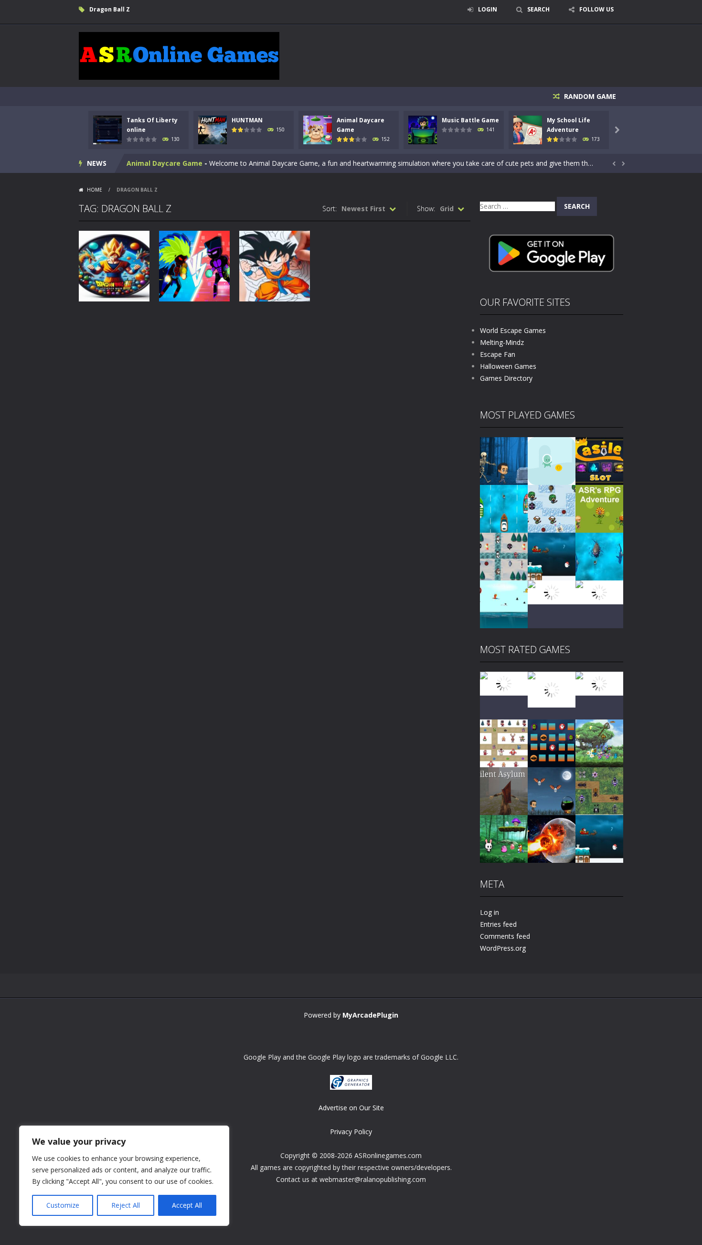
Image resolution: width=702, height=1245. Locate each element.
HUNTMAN (247, 120)
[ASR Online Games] (179, 55)
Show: (426, 208)
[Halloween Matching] (551, 742)
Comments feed (505, 936)
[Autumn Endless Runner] (551, 591)
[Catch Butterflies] (599, 742)
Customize (62, 1205)
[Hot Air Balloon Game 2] (551, 688)
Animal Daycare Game (164, 163)
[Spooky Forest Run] (504, 460)
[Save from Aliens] (599, 682)
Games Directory (506, 378)
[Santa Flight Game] (551, 555)
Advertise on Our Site (351, 1107)
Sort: (329, 208)
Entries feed (498, 924)
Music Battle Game (470, 120)
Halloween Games (508, 366)
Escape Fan (497, 354)
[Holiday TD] (504, 742)
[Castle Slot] (599, 460)
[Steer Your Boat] (504, 508)
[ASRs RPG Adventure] (599, 508)
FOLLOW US (596, 9)
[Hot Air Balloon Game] (504, 603)
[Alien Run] (551, 460)
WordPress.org (503, 948)
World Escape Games (513, 330)
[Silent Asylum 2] (504, 790)
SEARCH (538, 9)
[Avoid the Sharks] (599, 555)
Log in (489, 912)
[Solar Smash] (551, 838)
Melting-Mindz (502, 342)
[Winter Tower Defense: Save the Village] (551, 508)
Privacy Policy (351, 1131)
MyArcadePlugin (370, 1015)
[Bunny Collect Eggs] (504, 838)
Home (94, 189)
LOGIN (487, 9)
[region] (124, 1176)
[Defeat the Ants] (599, 790)
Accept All (187, 1205)
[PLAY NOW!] (107, 129)
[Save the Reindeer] (599, 591)
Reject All (125, 1205)
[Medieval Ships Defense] (504, 682)
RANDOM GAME (589, 96)
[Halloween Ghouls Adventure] (551, 790)
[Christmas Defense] (504, 555)
